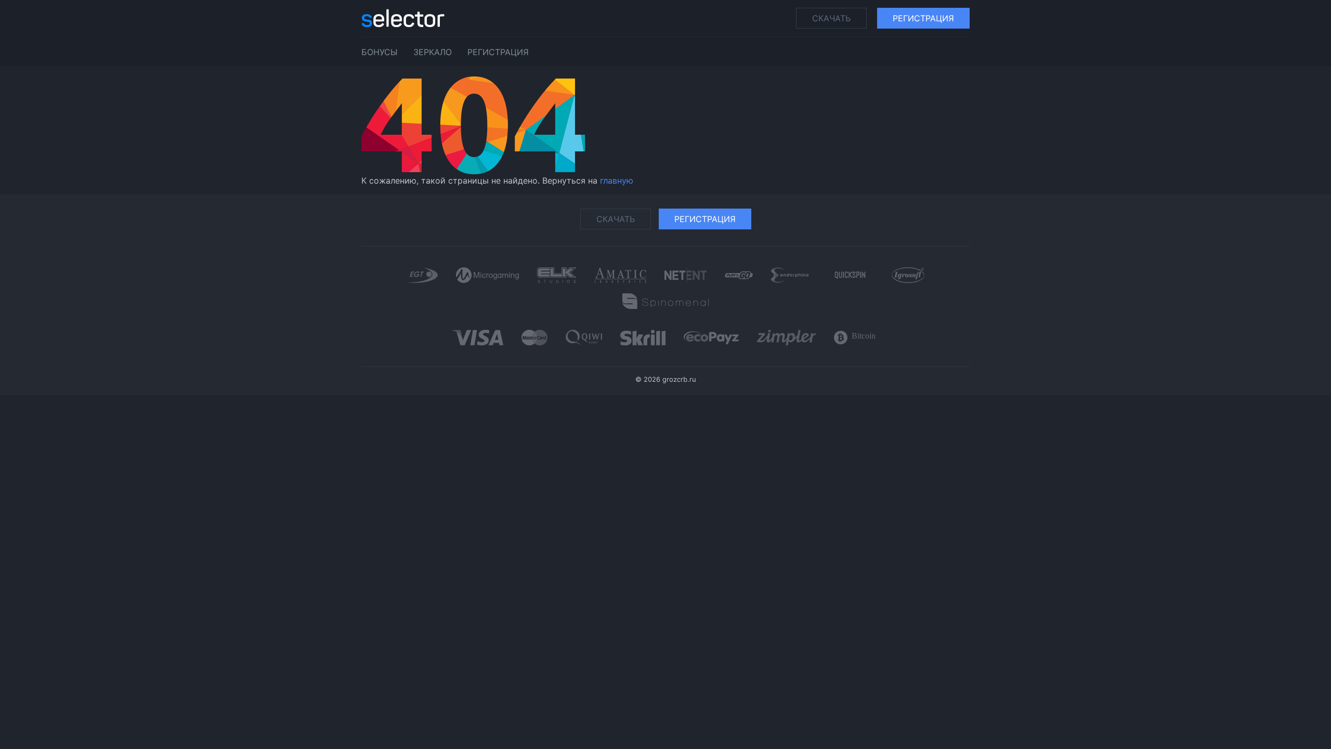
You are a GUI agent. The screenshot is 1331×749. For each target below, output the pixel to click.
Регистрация (923, 18)
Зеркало (432, 52)
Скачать (831, 18)
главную (616, 180)
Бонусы (379, 52)
